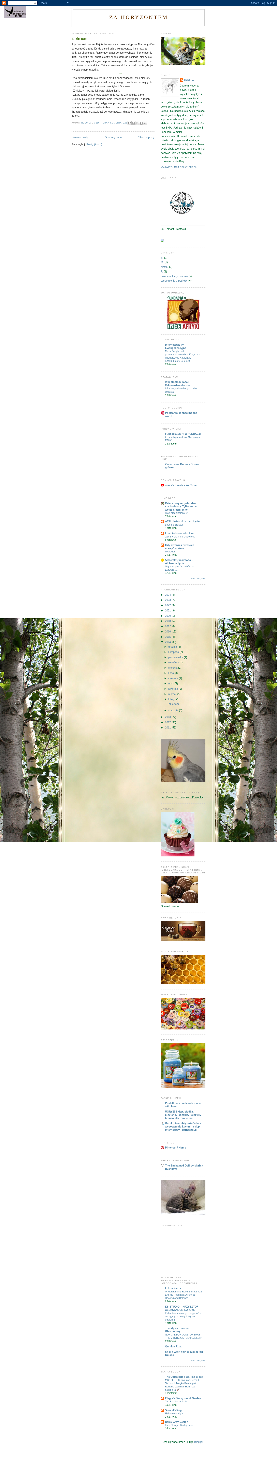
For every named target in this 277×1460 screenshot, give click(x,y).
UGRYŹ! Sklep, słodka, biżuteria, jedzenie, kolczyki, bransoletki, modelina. (183, 1115)
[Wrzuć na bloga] (133, 123)
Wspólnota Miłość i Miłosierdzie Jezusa (177, 383)
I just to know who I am (179, 533)
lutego (172, 699)
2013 (168, 717)
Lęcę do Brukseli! (174, 524)
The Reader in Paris (176, 1401)
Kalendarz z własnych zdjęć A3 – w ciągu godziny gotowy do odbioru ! (183, 1316)
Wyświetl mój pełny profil (179, 167)
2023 (168, 600)
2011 (168, 727)
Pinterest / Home (175, 1147)
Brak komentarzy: (115, 123)
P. (162, 271)
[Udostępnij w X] (137, 123)
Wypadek (170, 551)
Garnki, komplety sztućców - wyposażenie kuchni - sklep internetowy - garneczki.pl (183, 1126)
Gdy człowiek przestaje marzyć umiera (179, 547)
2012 (168, 722)
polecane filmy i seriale (174, 276)
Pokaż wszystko (198, 578)
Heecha (189, 80)
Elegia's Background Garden (183, 1398)
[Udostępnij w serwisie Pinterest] (145, 123)
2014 (168, 642)
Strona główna (113, 137)
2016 (168, 631)
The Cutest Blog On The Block (184, 1376)
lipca (171, 673)
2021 (168, 610)
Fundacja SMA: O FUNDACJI (183, 433)
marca (172, 694)
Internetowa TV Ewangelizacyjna (175, 346)
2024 (168, 594)
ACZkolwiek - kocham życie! (182, 521)
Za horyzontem (138, 17)
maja (171, 683)
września (173, 662)
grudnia (173, 646)
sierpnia (173, 667)
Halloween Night (174, 1413)
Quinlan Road (173, 1346)
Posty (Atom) (94, 144)
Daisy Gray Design (176, 1421)
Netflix (164, 266)
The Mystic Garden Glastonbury (177, 1330)
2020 (168, 615)
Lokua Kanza (173, 1288)
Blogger (198, 1441)
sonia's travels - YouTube (180, 485)
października (176, 657)
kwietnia (173, 688)
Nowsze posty (80, 137)
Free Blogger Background (179, 1425)
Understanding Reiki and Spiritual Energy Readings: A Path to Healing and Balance (183, 1295)
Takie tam (79, 39)
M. (162, 262)
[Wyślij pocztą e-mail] (130, 123)
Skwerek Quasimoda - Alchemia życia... (178, 561)
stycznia (173, 710)
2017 (168, 626)
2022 (168, 605)
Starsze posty (146, 137)
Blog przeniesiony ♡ (176, 513)
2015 (168, 636)
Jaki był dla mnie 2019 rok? (180, 536)
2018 (168, 621)
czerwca (173, 678)
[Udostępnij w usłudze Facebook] (141, 123)
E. (162, 257)
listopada (174, 651)
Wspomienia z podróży (174, 280)
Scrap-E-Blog (173, 1410)
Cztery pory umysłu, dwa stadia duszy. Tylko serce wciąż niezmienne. (180, 506)
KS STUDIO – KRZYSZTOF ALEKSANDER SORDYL (181, 1308)
